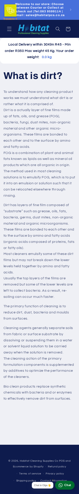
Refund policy (57, 466)
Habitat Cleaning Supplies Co (39, 461)
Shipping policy (26, 480)
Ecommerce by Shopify (28, 466)
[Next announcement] (70, 10)
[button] (9, 29)
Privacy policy (55, 473)
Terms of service (30, 473)
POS (62, 461)
